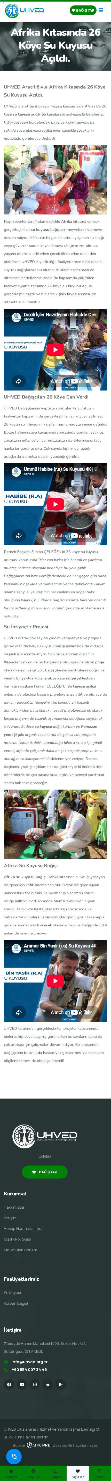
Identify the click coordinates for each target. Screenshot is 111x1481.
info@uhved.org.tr (29, 1361)
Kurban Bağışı (16, 1303)
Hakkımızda (14, 1207)
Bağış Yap (84, 10)
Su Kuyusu (13, 1292)
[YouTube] (22, 1384)
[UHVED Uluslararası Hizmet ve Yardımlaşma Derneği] (24, 10)
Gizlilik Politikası (17, 1239)
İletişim (10, 1218)
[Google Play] (61, 1384)
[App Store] (48, 1384)
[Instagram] (35, 1384)
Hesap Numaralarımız (23, 1228)
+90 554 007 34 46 (29, 1369)
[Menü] (101, 10)
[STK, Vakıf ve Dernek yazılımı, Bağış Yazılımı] (38, 1445)
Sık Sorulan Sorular (20, 1250)
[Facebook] (9, 1384)
